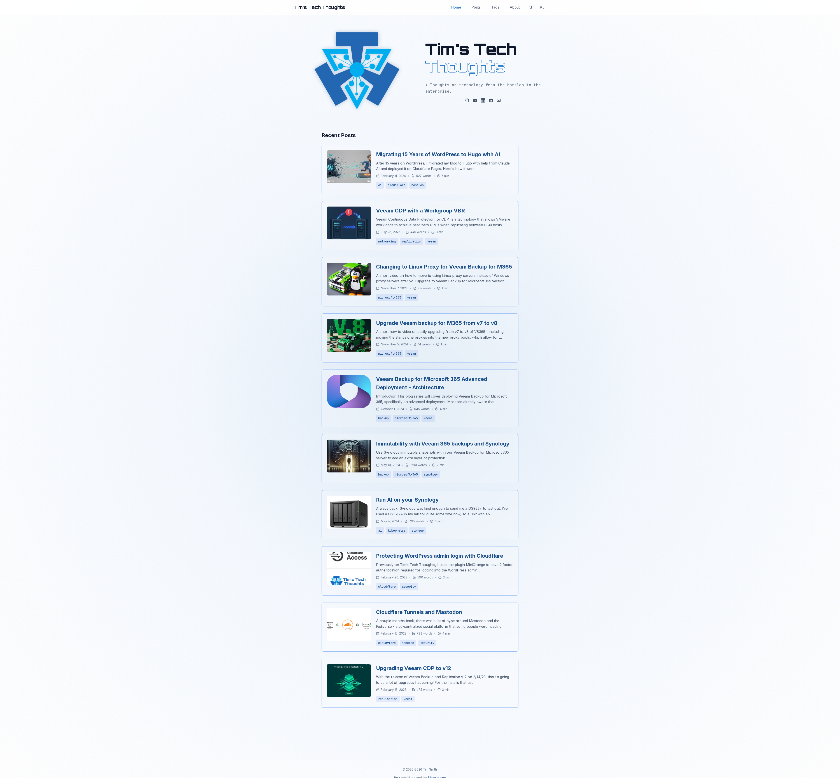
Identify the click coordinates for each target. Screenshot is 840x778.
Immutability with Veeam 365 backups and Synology (442, 443)
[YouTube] (475, 100)
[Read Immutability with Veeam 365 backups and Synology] (349, 471)
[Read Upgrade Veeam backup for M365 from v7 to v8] (349, 350)
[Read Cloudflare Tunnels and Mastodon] (349, 639)
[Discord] (491, 100)
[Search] (531, 7)
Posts (476, 7)
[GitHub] (467, 100)
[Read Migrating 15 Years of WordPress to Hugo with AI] (349, 182)
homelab (417, 185)
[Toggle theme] (542, 7)
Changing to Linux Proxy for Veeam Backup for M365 (444, 266)
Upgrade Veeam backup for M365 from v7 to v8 (436, 323)
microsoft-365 (389, 297)
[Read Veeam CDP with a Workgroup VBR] (349, 238)
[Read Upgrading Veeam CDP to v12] (349, 695)
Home (456, 7)
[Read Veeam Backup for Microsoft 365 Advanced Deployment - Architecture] (349, 406)
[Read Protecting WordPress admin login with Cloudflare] (349, 583)
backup (383, 418)
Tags (495, 7)
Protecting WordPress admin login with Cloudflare (439, 556)
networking (387, 241)
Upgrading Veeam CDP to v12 (413, 668)
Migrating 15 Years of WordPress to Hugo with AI (438, 154)
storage (417, 530)
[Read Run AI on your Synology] (349, 527)
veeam (431, 241)
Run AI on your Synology (407, 500)
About (515, 7)
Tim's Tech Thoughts (319, 7)
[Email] (499, 100)
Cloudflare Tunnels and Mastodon (419, 612)
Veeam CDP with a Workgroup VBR (420, 210)
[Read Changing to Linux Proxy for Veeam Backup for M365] (349, 294)
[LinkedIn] (483, 100)
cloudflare (396, 185)
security (409, 587)
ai (380, 185)
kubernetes (396, 530)
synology (431, 474)
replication (411, 241)
